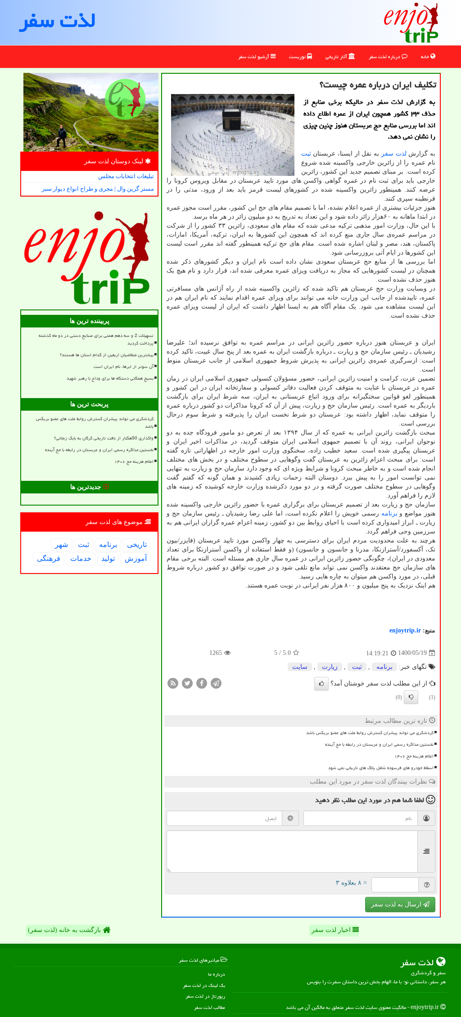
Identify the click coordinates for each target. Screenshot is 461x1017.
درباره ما (216, 974)
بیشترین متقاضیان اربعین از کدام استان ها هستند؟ (107, 354)
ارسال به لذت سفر (397, 904)
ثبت (306, 153)
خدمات (80, 558)
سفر (387, 153)
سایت (299, 666)
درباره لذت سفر (385, 56)
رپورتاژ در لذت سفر (205, 996)
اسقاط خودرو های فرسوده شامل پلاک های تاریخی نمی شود (381, 767)
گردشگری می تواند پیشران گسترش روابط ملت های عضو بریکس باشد (370, 732)
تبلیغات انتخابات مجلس (126, 176)
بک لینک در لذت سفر (204, 985)
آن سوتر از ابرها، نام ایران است (124, 366)
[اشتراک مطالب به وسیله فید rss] (173, 682)
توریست (298, 56)
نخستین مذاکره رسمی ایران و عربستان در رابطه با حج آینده (379, 744)
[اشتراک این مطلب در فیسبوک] (201, 682)
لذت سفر (57, 20)
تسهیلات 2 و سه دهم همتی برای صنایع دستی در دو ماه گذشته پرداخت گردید (96, 339)
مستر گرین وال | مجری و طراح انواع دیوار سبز (98, 188)
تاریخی (137, 544)
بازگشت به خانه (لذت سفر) (65, 930)
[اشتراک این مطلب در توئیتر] (187, 682)
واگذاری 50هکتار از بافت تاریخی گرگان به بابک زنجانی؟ (104, 438)
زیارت (330, 666)
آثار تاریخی (336, 56)
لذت (401, 153)
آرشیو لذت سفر (254, 56)
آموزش (136, 558)
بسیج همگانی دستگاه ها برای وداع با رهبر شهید (110, 378)
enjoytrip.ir (405, 630)
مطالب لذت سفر (209, 1007)
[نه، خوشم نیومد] (411, 697)
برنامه (389, 513)
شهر (61, 544)
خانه (425, 56)
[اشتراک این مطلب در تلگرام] (216, 682)
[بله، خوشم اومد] (321, 683)
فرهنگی (48, 558)
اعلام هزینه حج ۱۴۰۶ (414, 756)
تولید (108, 558)
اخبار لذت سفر (332, 930)
